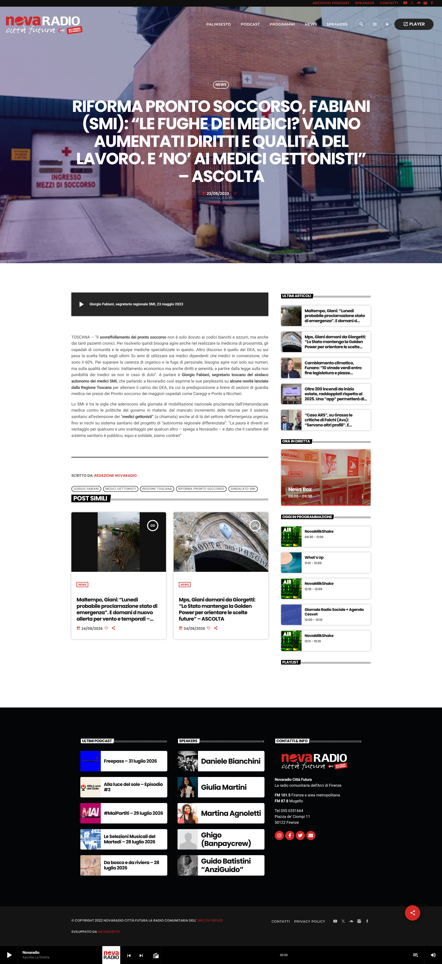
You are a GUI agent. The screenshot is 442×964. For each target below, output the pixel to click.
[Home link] (33, 24)
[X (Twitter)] (412, 3)
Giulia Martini (224, 787)
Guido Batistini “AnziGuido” (226, 865)
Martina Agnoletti (231, 813)
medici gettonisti (120, 489)
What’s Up (314, 557)
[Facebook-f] (289, 835)
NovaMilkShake (319, 531)
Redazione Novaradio (115, 475)
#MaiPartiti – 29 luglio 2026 (133, 813)
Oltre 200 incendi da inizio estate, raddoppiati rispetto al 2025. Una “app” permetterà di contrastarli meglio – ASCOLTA (334, 396)
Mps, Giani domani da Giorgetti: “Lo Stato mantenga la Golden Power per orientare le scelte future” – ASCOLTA (217, 609)
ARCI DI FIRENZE (210, 920)
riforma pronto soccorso (201, 489)
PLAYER (414, 24)
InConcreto (109, 931)
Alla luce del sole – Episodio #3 (133, 787)
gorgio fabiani (86, 489)
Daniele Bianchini (230, 761)
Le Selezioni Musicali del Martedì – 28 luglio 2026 (129, 839)
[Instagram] (425, 3)
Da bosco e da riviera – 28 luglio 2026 (131, 866)
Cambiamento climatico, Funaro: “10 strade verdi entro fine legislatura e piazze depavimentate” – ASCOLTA (333, 370)
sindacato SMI (243, 489)
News (221, 85)
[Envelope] (310, 835)
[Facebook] (432, 3)
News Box (300, 489)
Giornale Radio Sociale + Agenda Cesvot (334, 612)
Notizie (295, 474)
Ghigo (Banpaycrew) (226, 839)
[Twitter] (300, 835)
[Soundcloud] (419, 3)
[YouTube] (405, 3)
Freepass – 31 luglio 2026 (130, 761)
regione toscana (157, 489)
